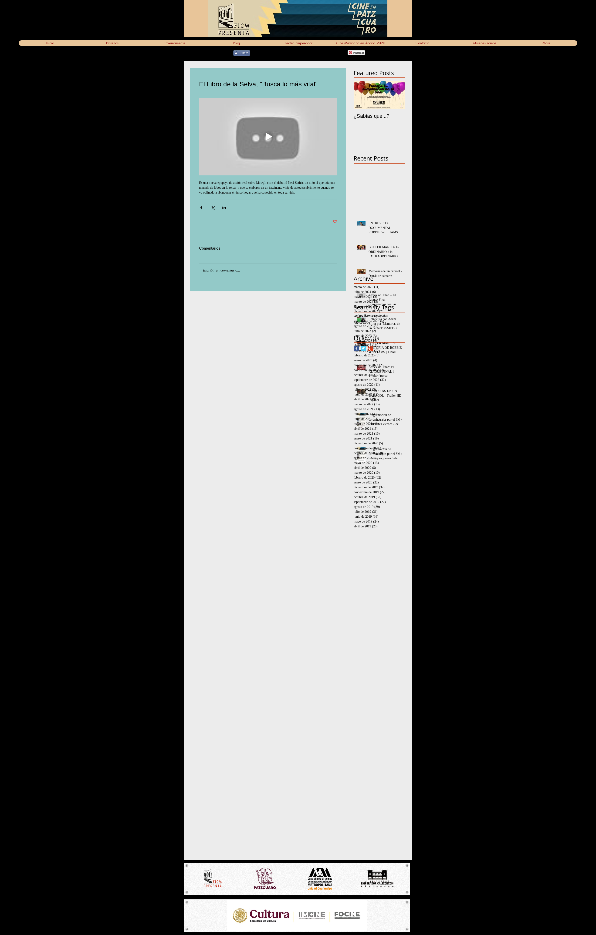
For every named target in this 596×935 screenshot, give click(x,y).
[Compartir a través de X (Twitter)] (212, 207)
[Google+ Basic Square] (370, 348)
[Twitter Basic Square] (363, 348)
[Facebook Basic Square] (356, 348)
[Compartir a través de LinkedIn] (224, 207)
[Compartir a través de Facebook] (201, 207)
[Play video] (268, 136)
